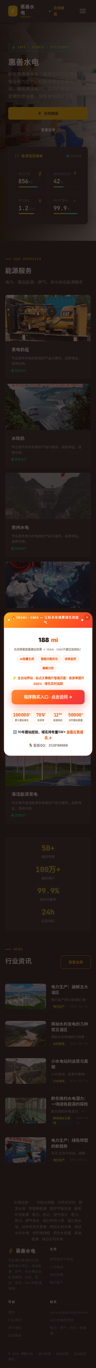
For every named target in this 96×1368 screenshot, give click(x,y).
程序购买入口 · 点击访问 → (48, 697)
